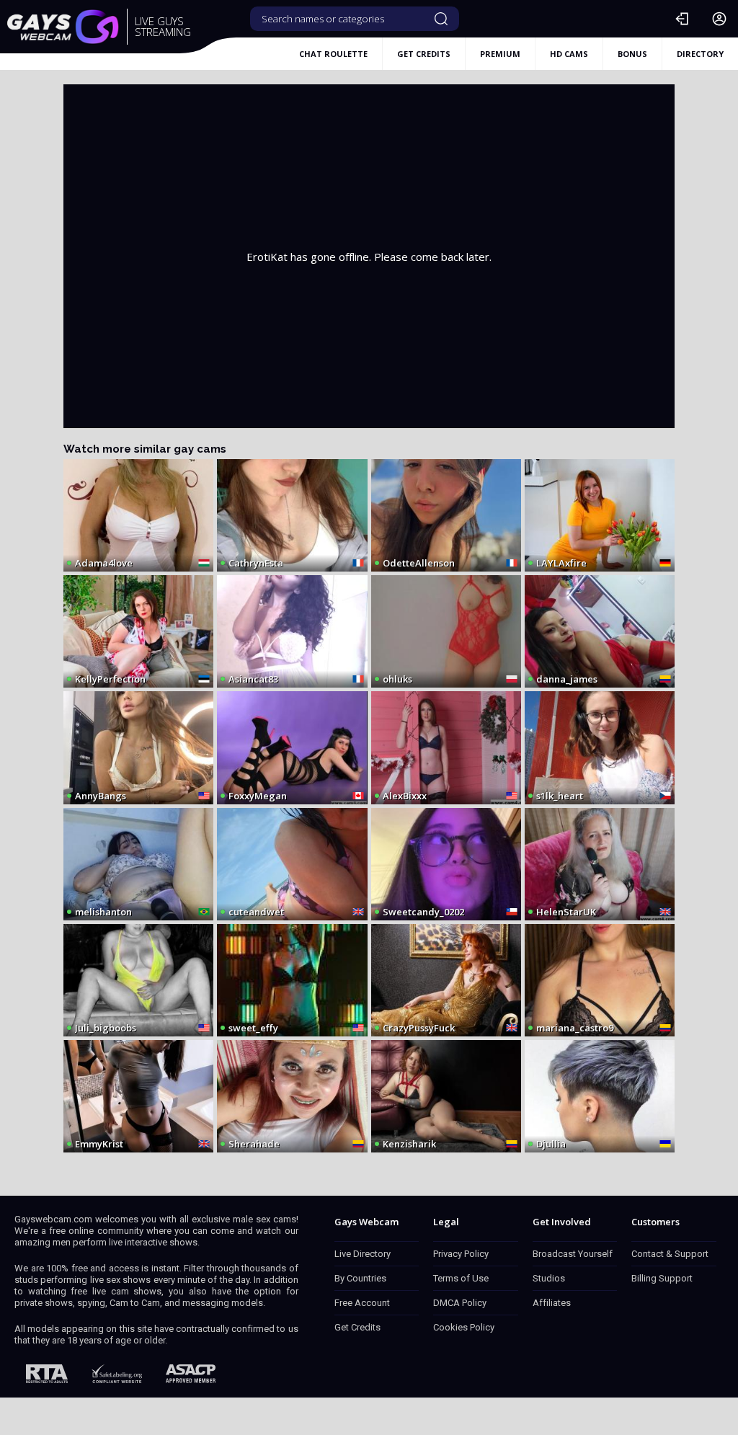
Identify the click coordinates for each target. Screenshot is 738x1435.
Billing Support (662, 1278)
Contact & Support (669, 1253)
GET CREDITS (423, 53)
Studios (549, 1278)
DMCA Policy (459, 1302)
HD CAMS (569, 53)
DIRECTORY (700, 53)
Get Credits (357, 1327)
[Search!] (441, 18)
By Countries (360, 1278)
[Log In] (682, 18)
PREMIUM (500, 53)
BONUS (632, 53)
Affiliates (552, 1302)
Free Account (362, 1302)
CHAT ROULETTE (333, 53)
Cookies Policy (463, 1327)
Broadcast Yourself (573, 1253)
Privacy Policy (461, 1253)
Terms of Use (461, 1278)
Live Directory (362, 1253)
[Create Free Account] (719, 18)
